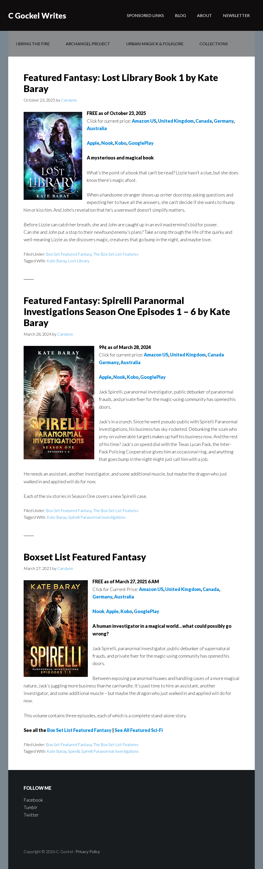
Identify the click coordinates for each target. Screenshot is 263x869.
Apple (105, 377)
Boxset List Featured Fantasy (85, 556)
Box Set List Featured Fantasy (79, 730)
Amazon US (144, 121)
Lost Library (78, 260)
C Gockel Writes (37, 15)
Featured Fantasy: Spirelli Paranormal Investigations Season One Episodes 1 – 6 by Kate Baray (127, 311)
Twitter (31, 815)
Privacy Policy (88, 851)
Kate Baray (57, 260)
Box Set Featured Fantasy (69, 254)
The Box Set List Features (115, 254)
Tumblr (30, 807)
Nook (119, 377)
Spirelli (74, 751)
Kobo (120, 143)
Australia (97, 128)
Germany (223, 121)
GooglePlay (141, 143)
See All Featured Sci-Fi (139, 730)
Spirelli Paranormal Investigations (97, 517)
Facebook (33, 800)
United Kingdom (176, 121)
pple (94, 143)
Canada (203, 121)
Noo (105, 143)
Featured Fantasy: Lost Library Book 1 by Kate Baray (121, 83)
